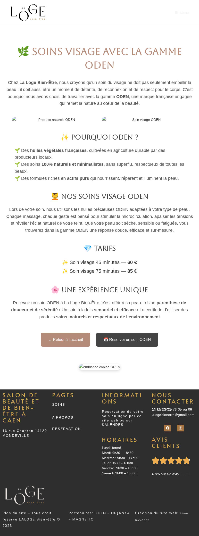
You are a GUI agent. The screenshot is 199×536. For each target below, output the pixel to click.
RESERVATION (66, 429)
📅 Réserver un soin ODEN (127, 340)
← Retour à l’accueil (65, 340)
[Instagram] (180, 428)
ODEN (100, 513)
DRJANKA (120, 513)
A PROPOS (62, 417)
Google (185, 474)
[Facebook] (167, 428)
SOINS (58, 404)
